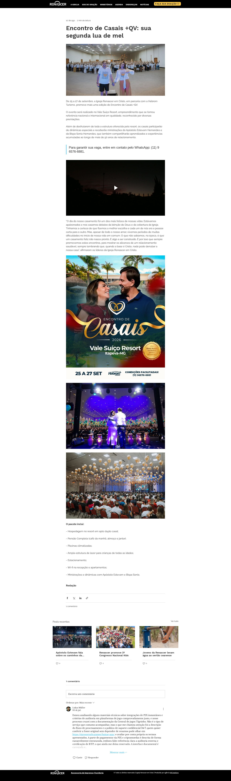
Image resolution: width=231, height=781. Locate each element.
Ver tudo (174, 621)
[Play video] (115, 188)
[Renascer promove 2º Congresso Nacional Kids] (115, 637)
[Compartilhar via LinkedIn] (80, 598)
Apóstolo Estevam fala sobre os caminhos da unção (69, 654)
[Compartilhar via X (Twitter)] (74, 598)
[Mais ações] (163, 709)
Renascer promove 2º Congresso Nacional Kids (114, 654)
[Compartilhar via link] (87, 598)
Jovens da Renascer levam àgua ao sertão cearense (158, 654)
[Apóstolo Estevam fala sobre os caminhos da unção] (72, 637)
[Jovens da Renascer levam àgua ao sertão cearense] (158, 637)
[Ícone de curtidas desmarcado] (74, 757)
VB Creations (174, 773)
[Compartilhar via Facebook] (67, 598)
